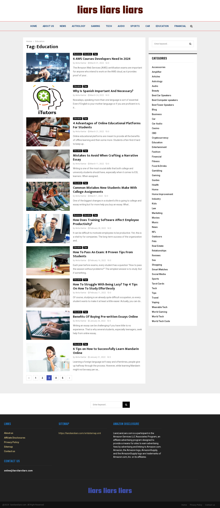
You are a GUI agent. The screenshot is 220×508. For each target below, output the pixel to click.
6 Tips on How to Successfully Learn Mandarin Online (106, 351)
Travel (155, 297)
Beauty (155, 90)
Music (155, 222)
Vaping (155, 302)
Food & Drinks (159, 166)
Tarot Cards (158, 283)
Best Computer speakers (165, 100)
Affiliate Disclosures (14, 437)
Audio (121, 26)
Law (154, 208)
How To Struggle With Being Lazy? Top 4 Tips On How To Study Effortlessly (105, 286)
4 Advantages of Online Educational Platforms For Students (107, 125)
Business (77, 54)
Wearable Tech (159, 307)
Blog (154, 109)
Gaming (95, 26)
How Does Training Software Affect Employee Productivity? (106, 222)
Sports (135, 26)
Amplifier (157, 72)
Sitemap (8, 446)
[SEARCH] (190, 44)
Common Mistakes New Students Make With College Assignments (105, 190)
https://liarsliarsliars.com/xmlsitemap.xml (80, 433)
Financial (180, 26)
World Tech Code (161, 321)
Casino (155, 128)
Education (162, 26)
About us (48, 26)
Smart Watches (160, 269)
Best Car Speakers (161, 95)
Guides (155, 180)
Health (155, 185)
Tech (109, 26)
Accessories (158, 67)
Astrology (78, 26)
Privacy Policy (11, 442)
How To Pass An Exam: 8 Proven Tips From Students (103, 254)
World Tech (158, 316)
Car (147, 26)
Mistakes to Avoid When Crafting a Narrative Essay (105, 157)
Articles (156, 76)
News (63, 26)
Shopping (157, 265)
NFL (154, 232)
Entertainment (159, 147)
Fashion (156, 152)
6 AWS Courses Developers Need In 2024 (101, 59)
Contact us (9, 451)
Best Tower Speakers (163, 105)
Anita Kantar (80, 63)
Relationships (159, 250)
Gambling (157, 170)
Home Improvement (162, 194)
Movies (156, 217)
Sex (154, 260)
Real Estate (157, 246)
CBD (154, 133)
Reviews (156, 255)
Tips (95, 54)
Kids (154, 203)
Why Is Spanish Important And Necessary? (103, 91)
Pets (154, 241)
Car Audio (157, 123)
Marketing (157, 213)
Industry (156, 199)
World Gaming (159, 312)
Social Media (159, 274)
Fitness (156, 161)
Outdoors (157, 236)
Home (33, 26)
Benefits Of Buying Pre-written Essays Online (105, 316)
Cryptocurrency (160, 138)
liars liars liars (110, 10)
